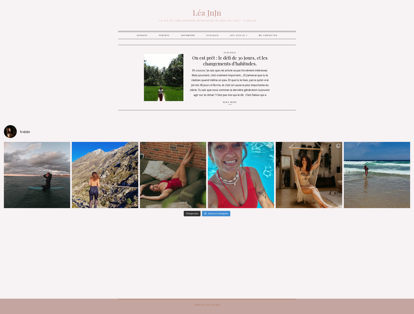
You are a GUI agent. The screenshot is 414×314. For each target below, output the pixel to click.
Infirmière (188, 35)
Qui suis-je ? (238, 35)
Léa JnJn (207, 12)
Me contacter (268, 35)
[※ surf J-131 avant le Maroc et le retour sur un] (37, 175)
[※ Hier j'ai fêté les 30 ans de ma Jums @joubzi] (241, 175)
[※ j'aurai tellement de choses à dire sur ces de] (377, 175)
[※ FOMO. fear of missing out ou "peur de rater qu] (105, 175)
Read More (230, 102)
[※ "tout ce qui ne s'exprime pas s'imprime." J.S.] (173, 175)
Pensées (164, 35)
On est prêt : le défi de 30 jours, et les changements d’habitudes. (229, 61)
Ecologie (213, 35)
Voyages (142, 35)
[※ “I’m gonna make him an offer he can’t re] (309, 175)
